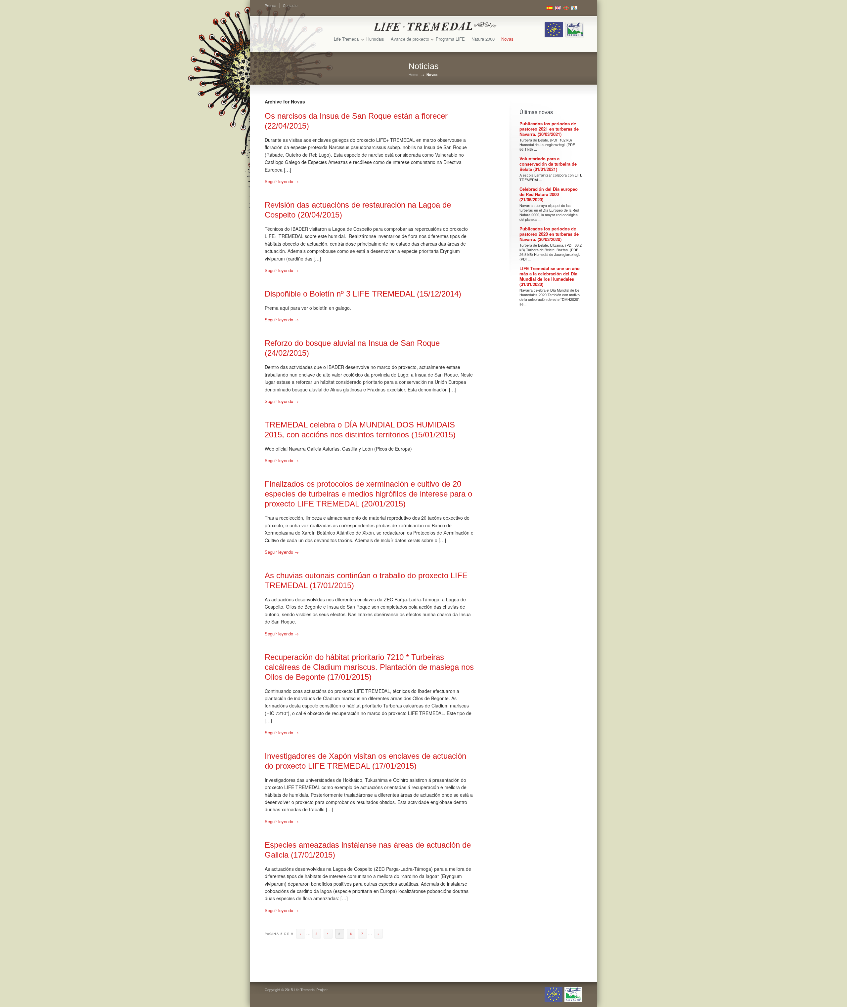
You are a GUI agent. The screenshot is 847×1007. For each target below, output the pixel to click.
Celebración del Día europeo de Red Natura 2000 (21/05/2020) (548, 194)
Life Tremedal (347, 39)
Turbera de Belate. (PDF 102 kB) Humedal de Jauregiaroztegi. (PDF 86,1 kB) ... (547, 144)
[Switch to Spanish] (550, 8)
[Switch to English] (558, 8)
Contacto (290, 5)
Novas (507, 39)
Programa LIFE (450, 39)
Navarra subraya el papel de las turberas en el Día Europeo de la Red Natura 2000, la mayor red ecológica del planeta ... (549, 212)
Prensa (270, 5)
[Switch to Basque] (566, 8)
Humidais (375, 39)
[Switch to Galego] (574, 8)
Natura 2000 (483, 39)
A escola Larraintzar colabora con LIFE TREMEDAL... (550, 177)
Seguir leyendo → (282, 181)
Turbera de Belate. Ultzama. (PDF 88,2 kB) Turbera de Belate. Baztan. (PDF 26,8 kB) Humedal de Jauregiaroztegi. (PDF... (550, 252)
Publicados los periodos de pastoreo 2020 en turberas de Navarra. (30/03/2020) (549, 233)
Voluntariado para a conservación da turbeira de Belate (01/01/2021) (548, 163)
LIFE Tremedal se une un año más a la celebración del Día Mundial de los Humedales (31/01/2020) (549, 276)
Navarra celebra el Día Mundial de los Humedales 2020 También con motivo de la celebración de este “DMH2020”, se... (549, 296)
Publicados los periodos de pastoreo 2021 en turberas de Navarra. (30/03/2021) (549, 128)
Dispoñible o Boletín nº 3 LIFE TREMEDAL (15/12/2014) (363, 293)
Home (413, 74)
